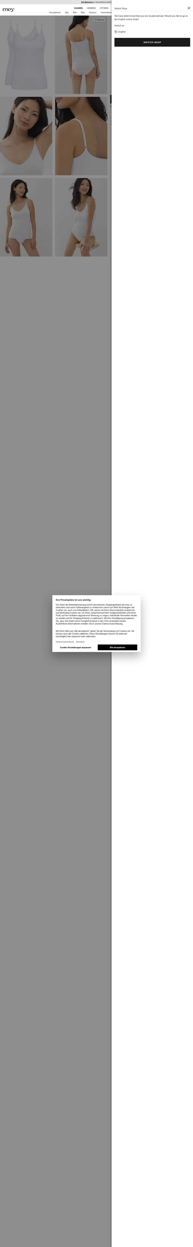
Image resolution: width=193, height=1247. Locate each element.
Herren (91, 8)
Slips (83, 12)
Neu (67, 12)
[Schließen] (189, 8)
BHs (75, 12)
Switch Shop (152, 42)
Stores (104, 8)
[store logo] (8, 10)
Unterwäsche (106, 12)
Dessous (92, 12)
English (122, 31)
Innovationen (55, 12)
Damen (78, 8)
